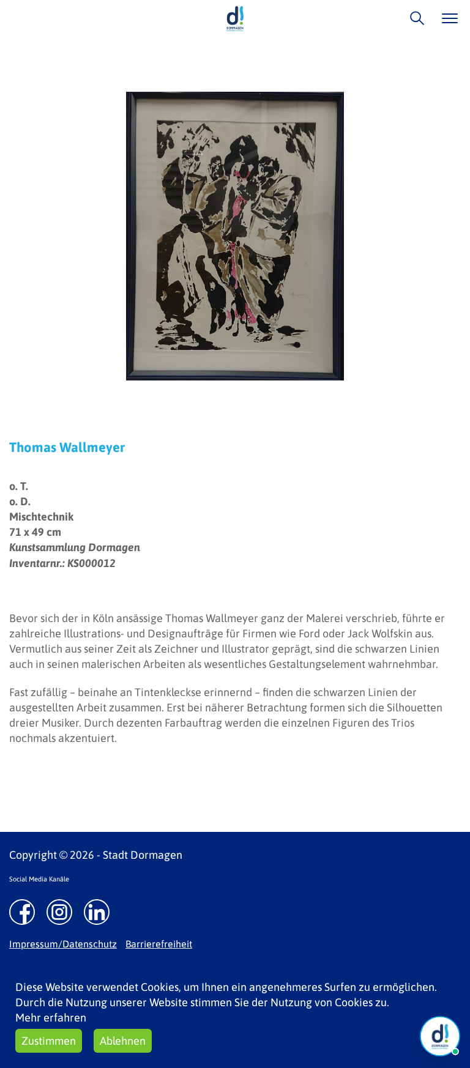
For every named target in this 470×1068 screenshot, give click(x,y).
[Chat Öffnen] (440, 1036)
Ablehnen (123, 1040)
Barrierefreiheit (158, 943)
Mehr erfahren (50, 1017)
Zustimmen (48, 1040)
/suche (414, 18)
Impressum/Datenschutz (63, 943)
